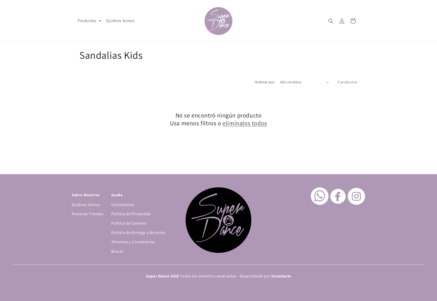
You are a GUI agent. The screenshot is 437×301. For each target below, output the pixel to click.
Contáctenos (123, 204)
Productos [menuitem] (87, 20)
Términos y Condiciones (133, 242)
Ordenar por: (265, 82)
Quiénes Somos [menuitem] (120, 20)
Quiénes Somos (86, 204)
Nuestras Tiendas (88, 213)
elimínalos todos (245, 123)
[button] (330, 21)
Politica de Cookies (128, 223)
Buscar (117, 251)
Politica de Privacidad (131, 213)
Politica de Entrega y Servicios (138, 232)
